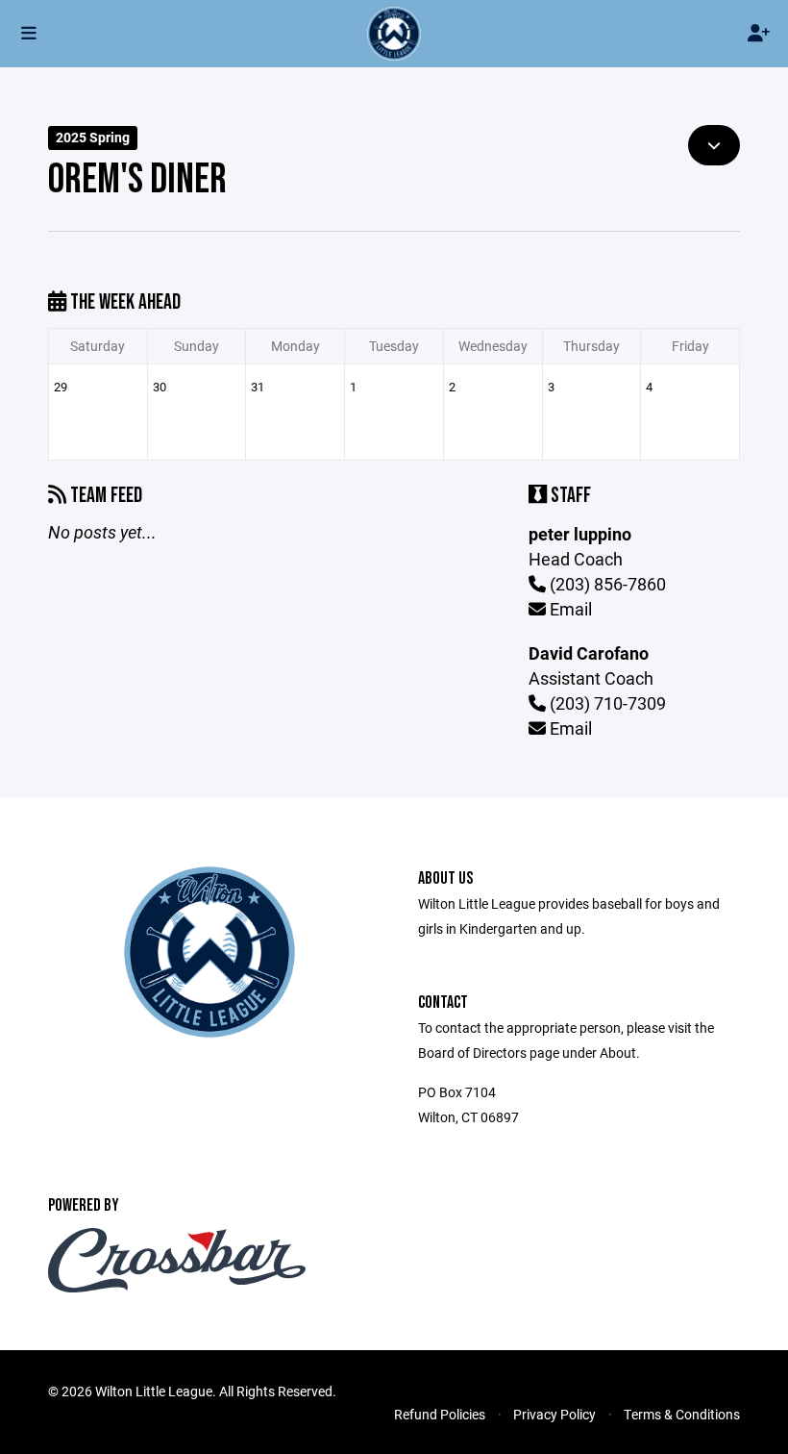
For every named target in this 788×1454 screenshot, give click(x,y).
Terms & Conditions (682, 1414)
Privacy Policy (554, 1414)
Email (569, 608)
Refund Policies (439, 1414)
